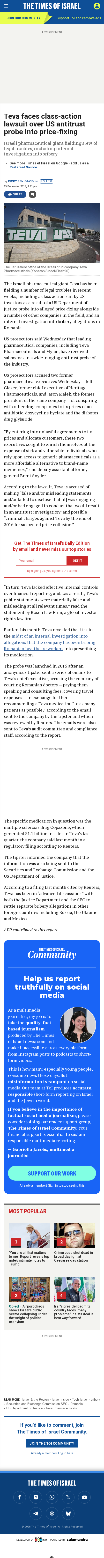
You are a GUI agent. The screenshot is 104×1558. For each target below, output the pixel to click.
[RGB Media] (42, 1539)
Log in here (65, 1453)
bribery (95, 1399)
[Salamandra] (77, 1539)
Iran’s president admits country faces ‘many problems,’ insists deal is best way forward (74, 1312)
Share (17, 194)
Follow (46, 181)
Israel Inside (60, 1399)
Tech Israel (80, 1399)
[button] (97, 6)
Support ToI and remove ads (79, 18)
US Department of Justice (24, 1408)
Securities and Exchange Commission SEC (36, 1404)
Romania (76, 1404)
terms (73, 571)
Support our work (52, 1173)
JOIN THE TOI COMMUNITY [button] (52, 1443)
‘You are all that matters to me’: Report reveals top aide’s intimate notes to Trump (29, 1258)
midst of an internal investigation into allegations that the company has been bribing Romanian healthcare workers (49, 642)
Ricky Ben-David (21, 181)
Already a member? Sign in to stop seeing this (52, 1185)
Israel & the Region (35, 1399)
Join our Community (23, 18)
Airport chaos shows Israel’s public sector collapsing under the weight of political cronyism (28, 1314)
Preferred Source (23, 167)
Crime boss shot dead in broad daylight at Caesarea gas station (73, 1256)
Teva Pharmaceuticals (61, 1408)
